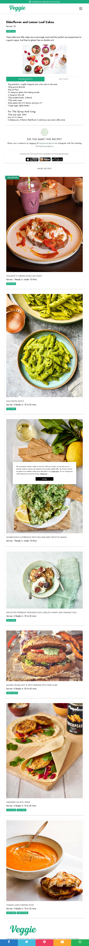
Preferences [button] (43, 474)
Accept (44, 479)
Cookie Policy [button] (55, 471)
